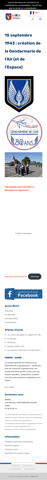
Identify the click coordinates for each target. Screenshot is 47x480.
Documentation (11, 318)
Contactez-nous (11, 449)
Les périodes (10, 314)
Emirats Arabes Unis (15, 346)
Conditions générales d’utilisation (19, 441)
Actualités (9, 311)
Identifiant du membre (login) (17, 453)
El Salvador (12, 338)
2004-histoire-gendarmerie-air (16, 276)
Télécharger (34, 276)
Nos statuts (9, 387)
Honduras (11, 342)
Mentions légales (12, 445)
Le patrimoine (10, 322)
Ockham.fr (34, 476)
